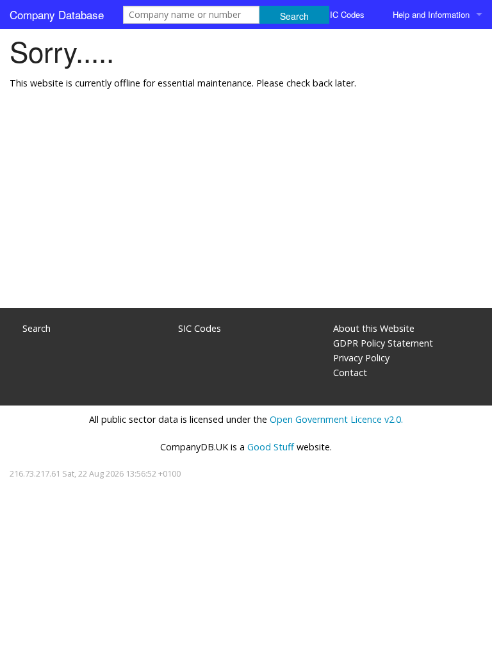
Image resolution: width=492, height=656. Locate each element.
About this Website (373, 328)
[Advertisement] (246, 205)
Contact (350, 372)
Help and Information (431, 14)
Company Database (57, 14)
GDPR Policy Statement (383, 343)
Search (36, 328)
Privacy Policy (361, 358)
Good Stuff (270, 447)
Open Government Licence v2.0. (336, 419)
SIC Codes (344, 14)
